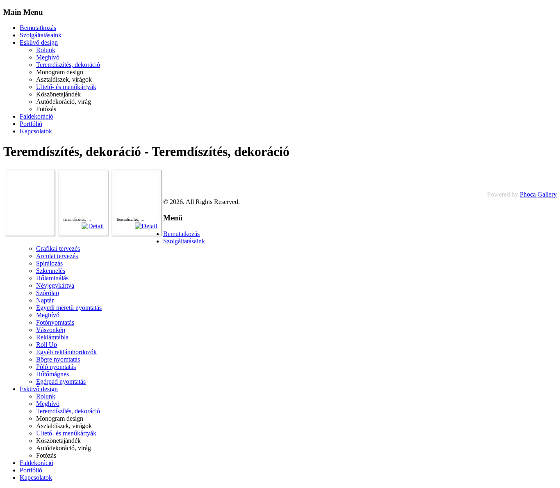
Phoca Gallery (538, 194)
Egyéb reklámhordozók (66, 351)
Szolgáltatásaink (40, 35)
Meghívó (47, 57)
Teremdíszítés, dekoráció (68, 64)
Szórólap (47, 292)
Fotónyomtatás (55, 322)
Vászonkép (50, 329)
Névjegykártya (55, 285)
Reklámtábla (52, 337)
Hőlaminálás (52, 278)
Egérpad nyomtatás (61, 381)
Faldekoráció (36, 116)
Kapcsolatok (36, 131)
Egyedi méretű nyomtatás (69, 307)
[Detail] (93, 225)
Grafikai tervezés (58, 248)
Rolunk (45, 49)
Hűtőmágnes (52, 374)
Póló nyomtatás (56, 366)
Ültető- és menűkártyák (66, 86)
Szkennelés (50, 270)
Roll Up (46, 344)
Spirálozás (49, 263)
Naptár (45, 300)
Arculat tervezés (57, 255)
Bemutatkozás (38, 27)
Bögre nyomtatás (58, 359)
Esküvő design (39, 42)
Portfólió (31, 123)
